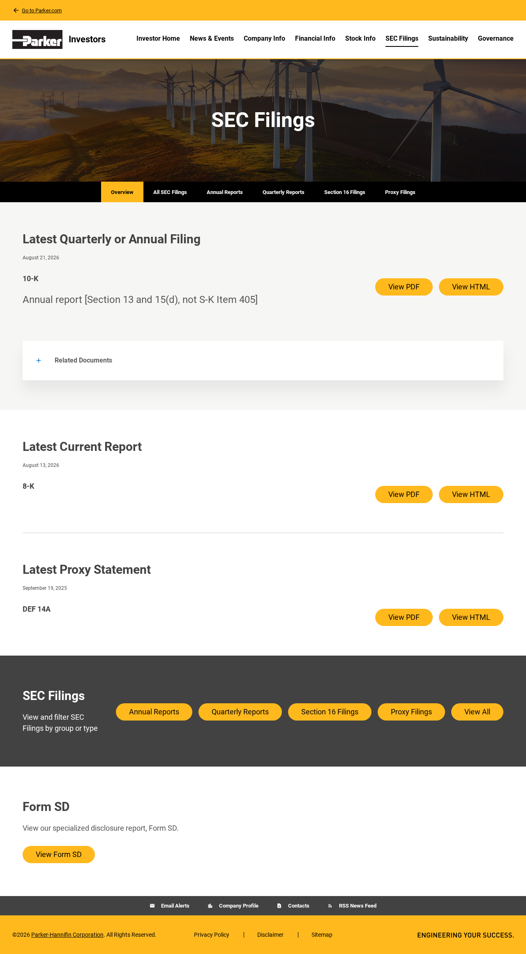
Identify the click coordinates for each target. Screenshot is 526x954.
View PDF (404, 286)
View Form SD (59, 854)
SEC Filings (401, 38)
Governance (496, 38)
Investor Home (158, 38)
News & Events (212, 38)
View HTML (471, 286)
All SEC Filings (170, 192)
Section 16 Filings (344, 192)
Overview (122, 192)
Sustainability (448, 38)
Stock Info (360, 38)
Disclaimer (270, 935)
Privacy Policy (211, 935)
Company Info (264, 38)
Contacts (298, 906)
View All (477, 711)
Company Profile (238, 906)
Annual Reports (225, 192)
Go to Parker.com (42, 10)
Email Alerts (174, 906)
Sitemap (321, 935)
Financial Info (315, 38)
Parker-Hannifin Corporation (67, 934)
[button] (263, 360)
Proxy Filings (400, 192)
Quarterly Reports (284, 192)
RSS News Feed (357, 906)
